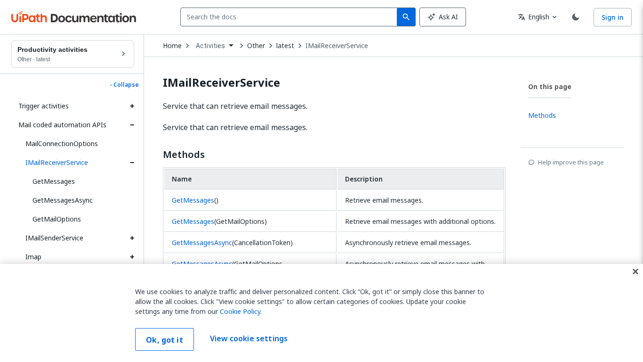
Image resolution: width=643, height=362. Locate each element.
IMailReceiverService (56, 162)
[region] (321, 313)
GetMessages (53, 181)
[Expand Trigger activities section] (131, 106)
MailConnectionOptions (61, 143)
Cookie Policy (240, 311)
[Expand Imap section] (131, 257)
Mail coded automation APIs (62, 125)
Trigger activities (43, 106)
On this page (549, 86)
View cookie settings (249, 338)
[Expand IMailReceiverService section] (131, 162)
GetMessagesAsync (62, 200)
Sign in (613, 17)
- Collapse (124, 85)
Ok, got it (164, 340)
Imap (33, 257)
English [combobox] (533, 17)
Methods (184, 154)
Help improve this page (571, 162)
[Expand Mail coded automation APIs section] (131, 125)
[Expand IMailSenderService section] (131, 238)
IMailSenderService (54, 238)
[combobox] (291, 16)
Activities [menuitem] (210, 45)
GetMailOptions (56, 219)
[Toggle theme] (575, 17)
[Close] (635, 271)
